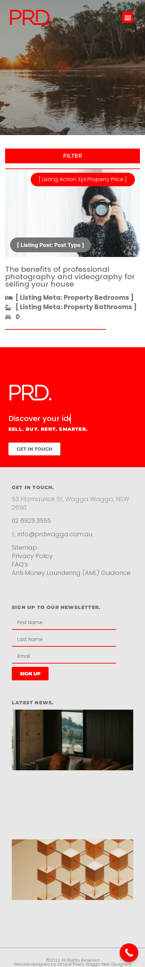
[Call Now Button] (129, 952)
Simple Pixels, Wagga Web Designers (94, 964)
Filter (72, 156)
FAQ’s (20, 564)
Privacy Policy (33, 556)
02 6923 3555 (31, 520)
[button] (127, 17)
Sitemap (24, 547)
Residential (36, 593)
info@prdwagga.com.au (55, 534)
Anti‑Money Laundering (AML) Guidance (71, 573)
